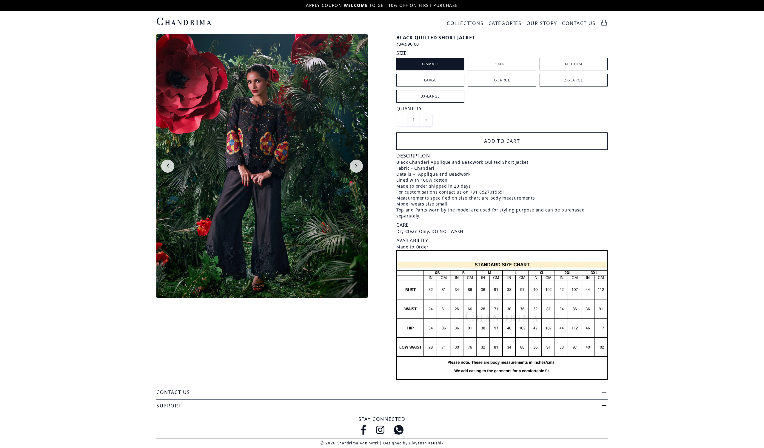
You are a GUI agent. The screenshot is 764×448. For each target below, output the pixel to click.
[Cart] (604, 22)
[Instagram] (380, 430)
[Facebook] (363, 430)
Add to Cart (502, 141)
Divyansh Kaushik (426, 443)
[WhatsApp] (398, 430)
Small (502, 64)
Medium (573, 64)
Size (401, 53)
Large (430, 80)
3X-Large (430, 96)
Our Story (541, 23)
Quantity (409, 108)
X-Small (430, 64)
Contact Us (579, 23)
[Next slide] (356, 166)
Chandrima (184, 21)
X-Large (502, 80)
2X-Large (573, 80)
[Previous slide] (167, 166)
